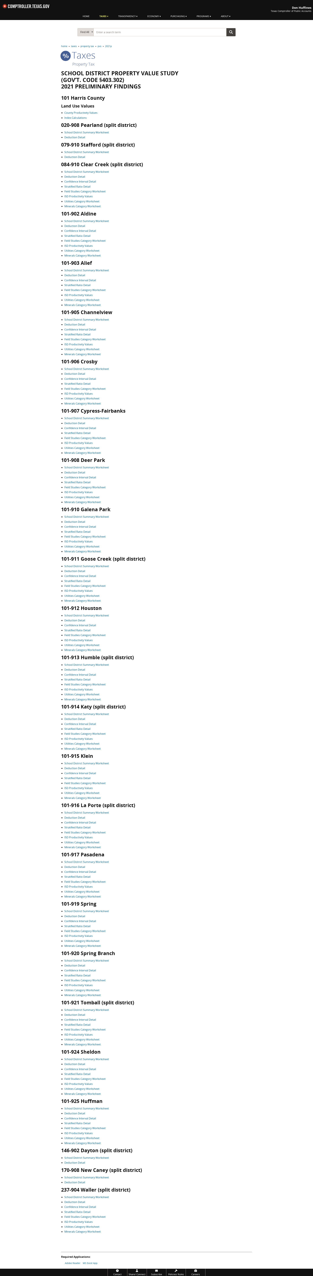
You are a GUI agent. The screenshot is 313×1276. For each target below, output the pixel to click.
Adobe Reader (72, 1263)
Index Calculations (75, 118)
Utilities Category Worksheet (81, 201)
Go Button (231, 32)
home (64, 46)
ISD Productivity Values (78, 196)
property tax (87, 46)
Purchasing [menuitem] (178, 16)
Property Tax (83, 64)
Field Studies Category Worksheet (85, 191)
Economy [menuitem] (153, 16)
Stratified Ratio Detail (77, 186)
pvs (99, 46)
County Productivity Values (80, 113)
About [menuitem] (225, 16)
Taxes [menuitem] (102, 16)
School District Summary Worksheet (86, 132)
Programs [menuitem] (203, 16)
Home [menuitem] (86, 16)
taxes (74, 46)
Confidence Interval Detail (80, 181)
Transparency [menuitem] (127, 16)
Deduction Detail (74, 137)
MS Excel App (90, 1263)
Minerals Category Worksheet (82, 206)
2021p (108, 46)
